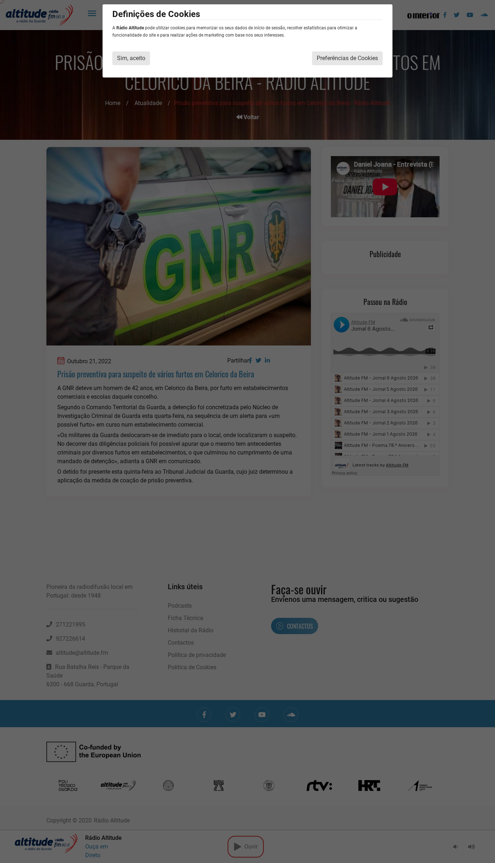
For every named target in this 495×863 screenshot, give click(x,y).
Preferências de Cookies (347, 58)
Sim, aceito (131, 58)
